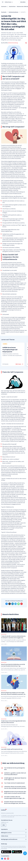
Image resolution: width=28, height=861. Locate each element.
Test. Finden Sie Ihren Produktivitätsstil (14, 783)
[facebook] (6, 604)
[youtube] (8, 859)
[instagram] (5, 859)
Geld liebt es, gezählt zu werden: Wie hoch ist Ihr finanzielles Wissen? (15, 773)
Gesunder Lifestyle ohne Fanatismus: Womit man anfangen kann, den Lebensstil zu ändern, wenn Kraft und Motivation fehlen (15, 802)
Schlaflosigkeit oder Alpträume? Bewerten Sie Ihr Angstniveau (15, 778)
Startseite (3, 6)
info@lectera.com (4, 822)
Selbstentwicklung (13, 12)
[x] (9, 604)
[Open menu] (2, 2)
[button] (26, 43)
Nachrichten (12, 6)
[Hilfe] (25, 853)
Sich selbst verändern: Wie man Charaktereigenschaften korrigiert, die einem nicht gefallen (14, 797)
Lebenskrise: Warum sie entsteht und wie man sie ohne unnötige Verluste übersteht (15, 787)
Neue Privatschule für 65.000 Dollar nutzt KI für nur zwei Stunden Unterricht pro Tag (13, 665)
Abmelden (23, 2)
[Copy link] (21, 604)
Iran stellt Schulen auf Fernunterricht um (11, 749)
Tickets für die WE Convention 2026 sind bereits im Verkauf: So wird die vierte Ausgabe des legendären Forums (13, 637)
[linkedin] (12, 604)
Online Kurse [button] (8, 2)
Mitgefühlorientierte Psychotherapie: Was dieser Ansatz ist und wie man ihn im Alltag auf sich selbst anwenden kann (15, 792)
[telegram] (15, 604)
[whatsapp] (18, 604)
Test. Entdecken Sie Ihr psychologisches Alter (14, 768)
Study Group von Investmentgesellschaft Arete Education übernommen (13, 721)
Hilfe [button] (3, 825)
